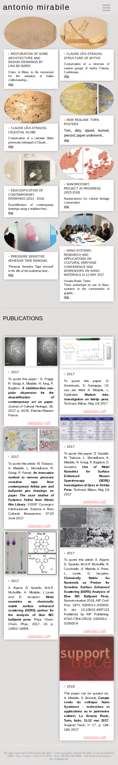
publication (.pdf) (39, 422)
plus (10, 84)
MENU (81, 7)
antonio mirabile (36, 7)
